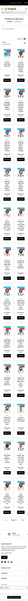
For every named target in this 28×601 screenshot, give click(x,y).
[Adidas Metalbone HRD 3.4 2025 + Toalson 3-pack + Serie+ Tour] (7, 486)
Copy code (18, 21)
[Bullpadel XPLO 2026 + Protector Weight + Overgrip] (7, 94)
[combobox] (14, 12)
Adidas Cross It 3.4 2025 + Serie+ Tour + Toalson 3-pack (7, 421)
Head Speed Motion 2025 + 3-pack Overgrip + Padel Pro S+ (7, 343)
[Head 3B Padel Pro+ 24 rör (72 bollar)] (21, 409)
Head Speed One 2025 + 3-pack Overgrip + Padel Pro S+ (7, 381)
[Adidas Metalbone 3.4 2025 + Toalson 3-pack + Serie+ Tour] (21, 486)
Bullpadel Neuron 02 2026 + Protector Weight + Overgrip (21, 186)
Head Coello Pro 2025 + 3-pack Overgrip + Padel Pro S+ (20, 264)
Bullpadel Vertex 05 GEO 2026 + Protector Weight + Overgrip (7, 146)
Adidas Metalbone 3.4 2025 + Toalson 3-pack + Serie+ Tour (21, 499)
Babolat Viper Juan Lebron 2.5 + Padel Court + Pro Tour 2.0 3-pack (20, 460)
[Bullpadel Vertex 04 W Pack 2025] (7, 54)
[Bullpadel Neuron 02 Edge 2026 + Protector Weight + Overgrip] (21, 54)
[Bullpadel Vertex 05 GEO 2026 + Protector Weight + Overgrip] (7, 133)
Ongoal (5, 584)
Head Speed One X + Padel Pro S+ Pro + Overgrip (7, 459)
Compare (19, 38)
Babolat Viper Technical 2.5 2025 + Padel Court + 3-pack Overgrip (20, 305)
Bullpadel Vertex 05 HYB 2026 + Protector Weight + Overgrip (21, 107)
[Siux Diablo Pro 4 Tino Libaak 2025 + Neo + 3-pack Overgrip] (7, 252)
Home (4, 28)
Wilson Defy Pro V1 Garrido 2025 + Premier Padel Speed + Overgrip (20, 226)
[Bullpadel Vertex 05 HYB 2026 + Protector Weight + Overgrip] (21, 94)
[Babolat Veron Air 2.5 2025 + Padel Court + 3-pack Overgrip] (7, 292)
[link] (6, 520)
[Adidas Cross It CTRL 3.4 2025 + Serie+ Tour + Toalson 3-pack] (21, 369)
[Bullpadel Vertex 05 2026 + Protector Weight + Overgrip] (21, 133)
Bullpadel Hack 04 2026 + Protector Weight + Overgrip (7, 186)
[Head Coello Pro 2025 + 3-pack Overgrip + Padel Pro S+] (21, 252)
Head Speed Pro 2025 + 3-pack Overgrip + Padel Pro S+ (20, 343)
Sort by (4, 42)
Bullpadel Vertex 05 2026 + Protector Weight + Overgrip (20, 146)
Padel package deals (10, 28)
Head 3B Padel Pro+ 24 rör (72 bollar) (21, 419)
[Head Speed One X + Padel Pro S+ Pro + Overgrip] (7, 446)
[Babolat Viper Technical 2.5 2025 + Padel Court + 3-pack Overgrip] (21, 292)
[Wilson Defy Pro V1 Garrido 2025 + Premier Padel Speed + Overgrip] (21, 213)
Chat (4, 557)
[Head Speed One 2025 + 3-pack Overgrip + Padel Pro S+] (7, 369)
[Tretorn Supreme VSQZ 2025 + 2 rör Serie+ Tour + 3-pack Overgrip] (7, 212)
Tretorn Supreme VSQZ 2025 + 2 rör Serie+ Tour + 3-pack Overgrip (7, 226)
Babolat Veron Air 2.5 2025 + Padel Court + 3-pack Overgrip (7, 305)
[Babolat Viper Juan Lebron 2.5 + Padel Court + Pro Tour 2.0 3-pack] (21, 447)
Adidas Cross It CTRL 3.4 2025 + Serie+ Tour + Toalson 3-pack (21, 382)
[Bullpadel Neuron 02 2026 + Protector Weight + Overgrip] (21, 173)
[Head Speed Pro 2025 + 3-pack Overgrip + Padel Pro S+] (21, 331)
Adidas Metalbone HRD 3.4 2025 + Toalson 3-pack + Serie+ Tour (7, 499)
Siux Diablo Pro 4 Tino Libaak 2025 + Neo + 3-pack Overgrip (7, 265)
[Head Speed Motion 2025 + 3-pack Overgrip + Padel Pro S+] (7, 331)
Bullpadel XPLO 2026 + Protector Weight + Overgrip (7, 106)
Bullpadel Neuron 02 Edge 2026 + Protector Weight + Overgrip (21, 67)
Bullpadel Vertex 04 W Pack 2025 (7, 64)
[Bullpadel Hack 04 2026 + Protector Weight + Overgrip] (7, 173)
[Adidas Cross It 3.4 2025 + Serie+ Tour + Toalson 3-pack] (7, 409)
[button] (26, 9)
